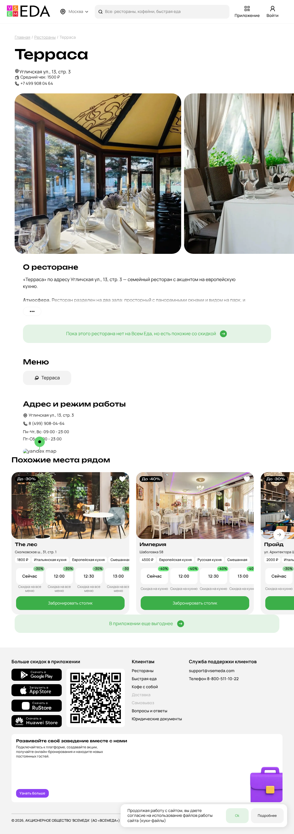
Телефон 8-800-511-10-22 (214, 679)
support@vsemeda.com (212, 671)
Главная (22, 37)
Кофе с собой (145, 687)
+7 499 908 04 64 (36, 83)
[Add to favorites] (122, 479)
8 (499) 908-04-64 (47, 423)
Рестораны (45, 37)
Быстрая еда (144, 679)
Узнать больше (32, 793)
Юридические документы (157, 719)
